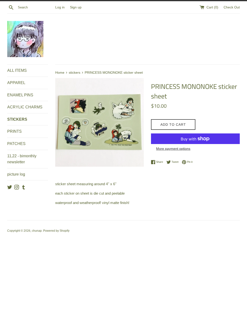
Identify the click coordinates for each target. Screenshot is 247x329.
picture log (16, 174)
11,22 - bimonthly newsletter (21, 159)
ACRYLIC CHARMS (24, 107)
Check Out (232, 7)
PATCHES (16, 144)
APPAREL (16, 83)
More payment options (173, 149)
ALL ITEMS (17, 70)
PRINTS (14, 131)
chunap (37, 230)
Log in (60, 7)
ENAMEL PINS (20, 95)
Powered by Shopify (56, 230)
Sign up (76, 7)
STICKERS (17, 119)
